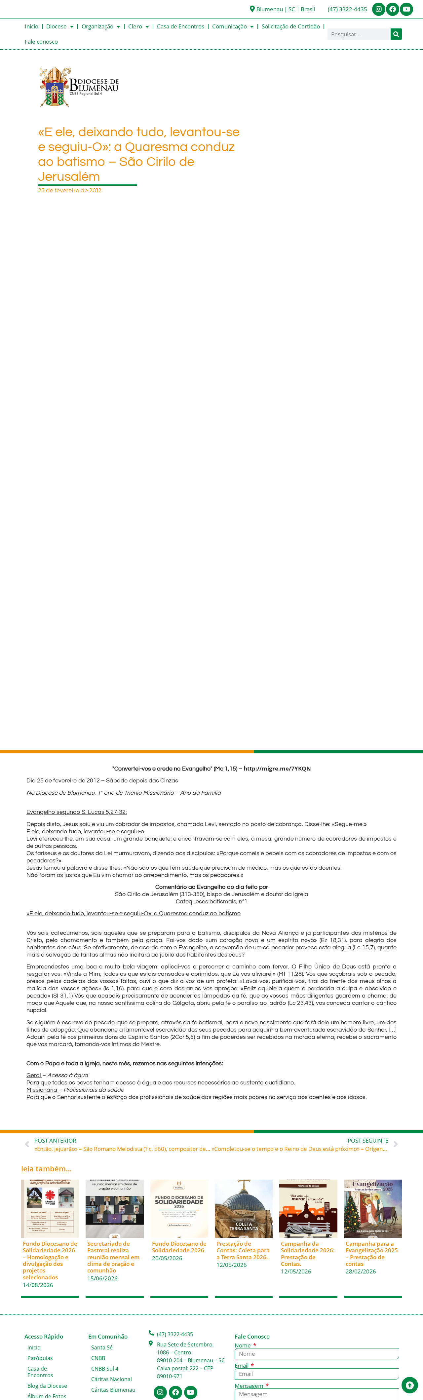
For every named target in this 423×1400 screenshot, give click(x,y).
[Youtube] (406, 9)
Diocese (56, 26)
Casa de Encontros (180, 26)
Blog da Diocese (47, 1385)
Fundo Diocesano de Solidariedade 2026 (179, 1247)
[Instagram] (378, 9)
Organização (97, 26)
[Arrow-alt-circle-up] (410, 1385)
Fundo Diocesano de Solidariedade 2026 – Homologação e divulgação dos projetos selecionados (50, 1260)
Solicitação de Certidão (291, 26)
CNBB (98, 1358)
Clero (135, 26)
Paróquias (40, 1358)
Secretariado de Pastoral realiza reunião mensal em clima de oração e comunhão (113, 1257)
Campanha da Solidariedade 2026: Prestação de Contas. (308, 1254)
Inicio (31, 26)
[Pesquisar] (396, 34)
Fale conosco (41, 41)
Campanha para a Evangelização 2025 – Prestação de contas (372, 1254)
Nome (243, 1345)
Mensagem (250, 1385)
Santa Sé (102, 1347)
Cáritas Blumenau (113, 1389)
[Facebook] (392, 9)
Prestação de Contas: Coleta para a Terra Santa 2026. (243, 1250)
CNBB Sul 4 (104, 1368)
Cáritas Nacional (111, 1379)
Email (242, 1365)
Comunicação (229, 26)
